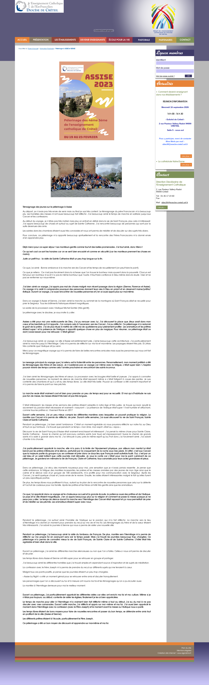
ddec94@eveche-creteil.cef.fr (175, 202)
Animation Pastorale (47, 49)
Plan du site (186, 648)
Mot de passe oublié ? (165, 76)
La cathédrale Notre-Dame (171, 161)
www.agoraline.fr (184, 653)
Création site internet (167, 653)
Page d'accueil (33, 49)
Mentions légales (184, 650)
